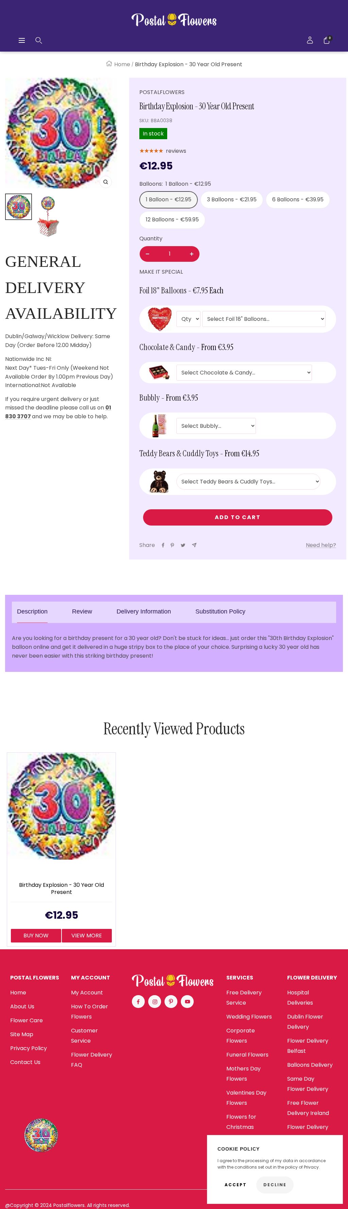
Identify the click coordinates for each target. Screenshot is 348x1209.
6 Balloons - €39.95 (298, 199)
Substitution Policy (220, 611)
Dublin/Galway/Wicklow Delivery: (49, 336)
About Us (22, 1006)
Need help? (321, 545)
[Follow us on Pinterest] (170, 1001)
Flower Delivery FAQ (91, 1060)
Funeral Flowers (247, 1055)
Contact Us (25, 1062)
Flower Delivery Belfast (307, 1046)
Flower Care (26, 1020)
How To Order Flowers (89, 1012)
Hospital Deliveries (300, 998)
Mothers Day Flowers (243, 1074)
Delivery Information (144, 611)
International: (23, 385)
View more (86, 935)
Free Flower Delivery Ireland (308, 1108)
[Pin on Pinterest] (172, 545)
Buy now (36, 935)
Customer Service (84, 1036)
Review (82, 611)
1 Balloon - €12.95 (168, 199)
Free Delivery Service (244, 998)
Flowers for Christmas (241, 1122)
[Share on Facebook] (163, 545)
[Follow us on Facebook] (138, 1001)
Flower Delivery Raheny (307, 1132)
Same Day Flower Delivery (307, 1084)
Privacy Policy (28, 1048)
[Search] (38, 40)
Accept (236, 1185)
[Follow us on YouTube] (187, 1001)
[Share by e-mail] (194, 545)
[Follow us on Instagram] (154, 1001)
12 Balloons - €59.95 (172, 219)
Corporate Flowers (240, 1036)
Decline (274, 1185)
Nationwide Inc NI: (29, 359)
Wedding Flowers (249, 1017)
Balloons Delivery (310, 1065)
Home (122, 64)
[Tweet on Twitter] (183, 545)
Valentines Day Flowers (246, 1098)
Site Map (21, 1034)
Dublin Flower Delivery (305, 1022)
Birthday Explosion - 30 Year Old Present (61, 889)
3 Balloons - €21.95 (232, 199)
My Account (87, 992)
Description (32, 611)
